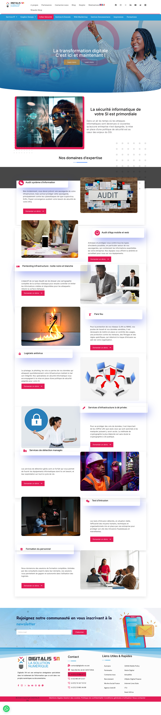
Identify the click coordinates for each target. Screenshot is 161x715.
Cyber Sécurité (45, 17)
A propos (34, 5)
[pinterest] (145, 5)
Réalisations (93, 5)
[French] (103, 5)
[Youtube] (32, 685)
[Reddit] (36, 685)
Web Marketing (81, 17)
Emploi (82, 5)
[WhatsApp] (42, 685)
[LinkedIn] (130, 5)
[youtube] (135, 5)
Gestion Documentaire (100, 17)
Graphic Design (27, 17)
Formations (132, 17)
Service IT (10, 17)
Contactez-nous (61, 5)
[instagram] (120, 5)
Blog (74, 5)
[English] (101, 5)
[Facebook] (115, 5)
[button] (11, 16)
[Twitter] (125, 5)
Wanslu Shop (36, 10)
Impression (118, 17)
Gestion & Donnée (63, 17)
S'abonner (79, 632)
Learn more (71, 62)
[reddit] (140, 5)
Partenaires (46, 5)
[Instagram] (22, 685)
